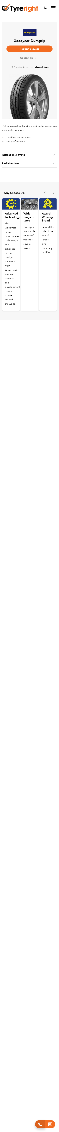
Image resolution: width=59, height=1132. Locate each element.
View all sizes (41, 67)
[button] (50, 1124)
